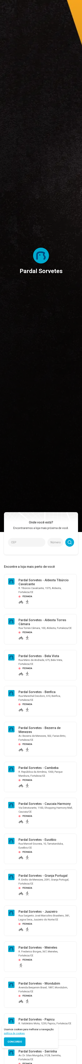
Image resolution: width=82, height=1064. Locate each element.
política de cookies (14, 1033)
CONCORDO (15, 1041)
